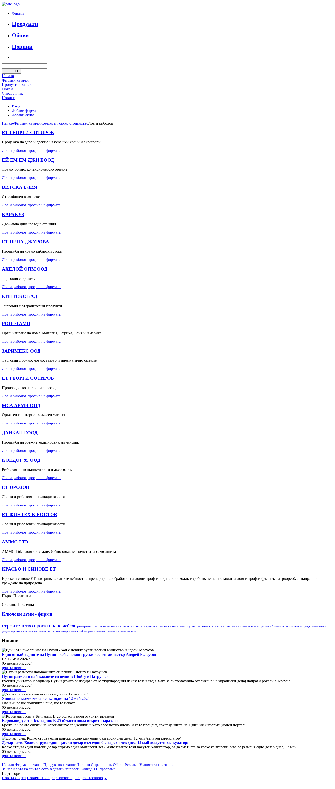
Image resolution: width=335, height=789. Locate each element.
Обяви (20, 35)
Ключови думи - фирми (27, 614)
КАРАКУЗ (13, 214)
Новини (22, 47)
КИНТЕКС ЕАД (19, 296)
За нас (7, 769)
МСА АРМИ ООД (21, 405)
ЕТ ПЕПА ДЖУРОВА (25, 241)
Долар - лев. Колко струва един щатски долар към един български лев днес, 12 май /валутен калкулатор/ (95, 743)
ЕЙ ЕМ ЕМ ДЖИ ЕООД (28, 160)
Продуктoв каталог (18, 84)
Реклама (131, 765)
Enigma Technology (91, 778)
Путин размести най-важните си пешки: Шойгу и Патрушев (55, 676)
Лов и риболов (14, 150)
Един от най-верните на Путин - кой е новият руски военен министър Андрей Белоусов (79, 654)
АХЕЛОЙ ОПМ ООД (24, 268)
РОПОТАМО (16, 323)
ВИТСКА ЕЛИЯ (19, 187)
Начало (8, 76)
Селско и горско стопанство (64, 123)
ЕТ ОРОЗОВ (15, 487)
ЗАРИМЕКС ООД (21, 350)
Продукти (25, 24)
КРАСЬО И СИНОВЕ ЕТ (29, 569)
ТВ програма (104, 769)
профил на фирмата (44, 150)
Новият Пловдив (41, 778)
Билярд (86, 769)
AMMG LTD (15, 541)
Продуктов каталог (59, 765)
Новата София (14, 778)
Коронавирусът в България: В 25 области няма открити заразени (60, 720)
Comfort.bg (65, 778)
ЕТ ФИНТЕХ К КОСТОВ (29, 514)
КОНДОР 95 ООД (21, 460)
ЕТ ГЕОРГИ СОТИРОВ (28, 132)
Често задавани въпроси (59, 769)
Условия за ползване (156, 765)
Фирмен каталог (15, 80)
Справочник (12, 93)
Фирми (18, 13)
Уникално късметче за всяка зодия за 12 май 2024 (46, 698)
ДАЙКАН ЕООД (20, 432)
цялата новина (14, 668)
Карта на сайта (25, 769)
